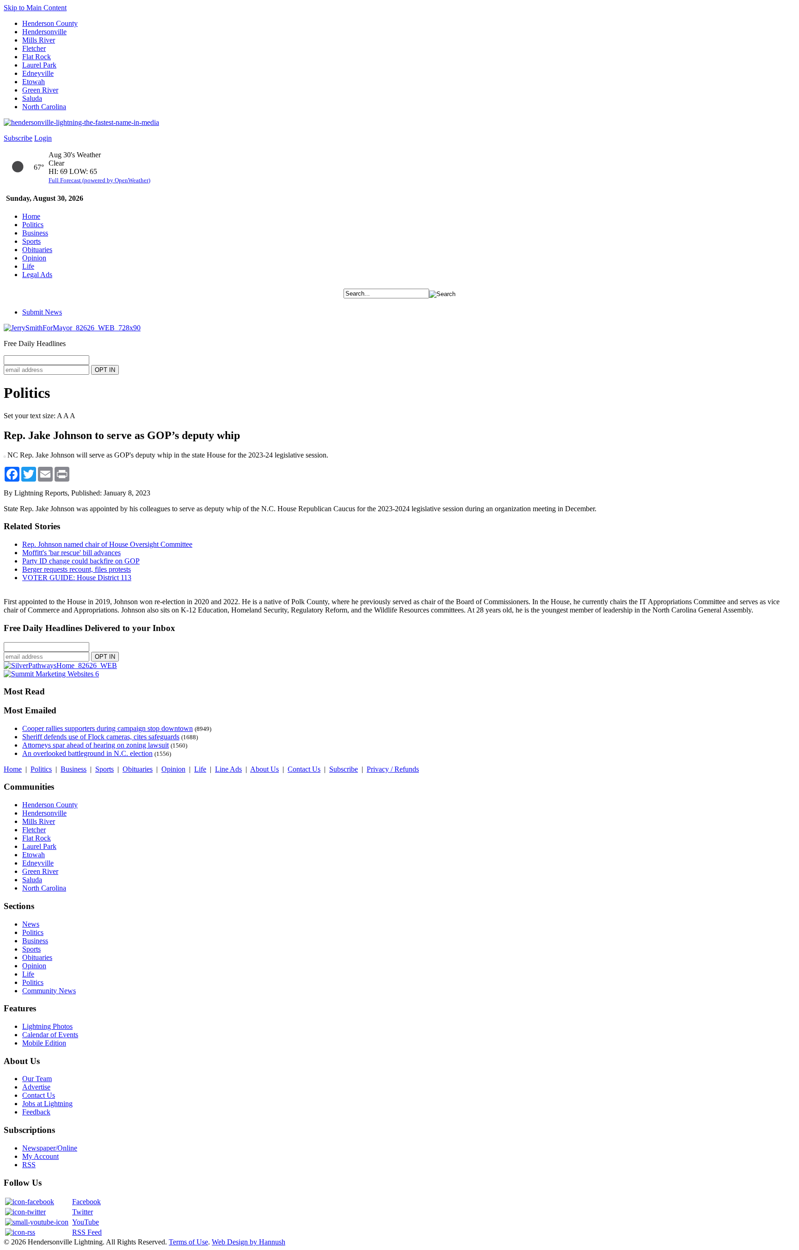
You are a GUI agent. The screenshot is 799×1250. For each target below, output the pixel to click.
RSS (29, 1165)
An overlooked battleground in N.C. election (87, 753)
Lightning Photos (47, 1026)
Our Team (37, 1079)
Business (35, 233)
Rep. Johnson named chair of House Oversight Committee (107, 544)
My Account (40, 1156)
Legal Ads (37, 274)
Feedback (36, 1112)
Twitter (82, 1212)
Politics (32, 225)
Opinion (34, 258)
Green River (40, 90)
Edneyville (38, 73)
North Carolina (44, 107)
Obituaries (37, 250)
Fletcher (34, 48)
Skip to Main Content (35, 8)
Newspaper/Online (49, 1148)
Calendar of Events (50, 1035)
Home (31, 216)
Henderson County (50, 23)
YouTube (85, 1222)
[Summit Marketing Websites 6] (51, 674)
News (30, 924)
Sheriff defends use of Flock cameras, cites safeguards (100, 737)
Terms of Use (188, 1242)
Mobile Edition (44, 1043)
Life (28, 266)
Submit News (42, 312)
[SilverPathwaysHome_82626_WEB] (60, 665)
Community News (49, 991)
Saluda (32, 98)
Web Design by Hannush (248, 1242)
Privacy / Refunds (393, 769)
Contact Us (304, 769)
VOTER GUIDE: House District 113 (76, 578)
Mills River (38, 40)
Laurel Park (39, 65)
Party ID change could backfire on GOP (81, 561)
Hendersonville (44, 32)
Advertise (36, 1087)
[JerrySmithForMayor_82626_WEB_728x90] (72, 328)
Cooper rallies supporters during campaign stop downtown (107, 728)
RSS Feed (87, 1232)
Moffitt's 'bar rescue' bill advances (71, 553)
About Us (264, 769)
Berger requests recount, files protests (76, 569)
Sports (31, 241)
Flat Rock (36, 57)
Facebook (86, 1202)
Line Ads (228, 769)
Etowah (33, 82)
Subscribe (18, 138)
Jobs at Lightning (47, 1104)
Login (43, 138)
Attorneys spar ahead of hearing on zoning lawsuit (95, 745)
